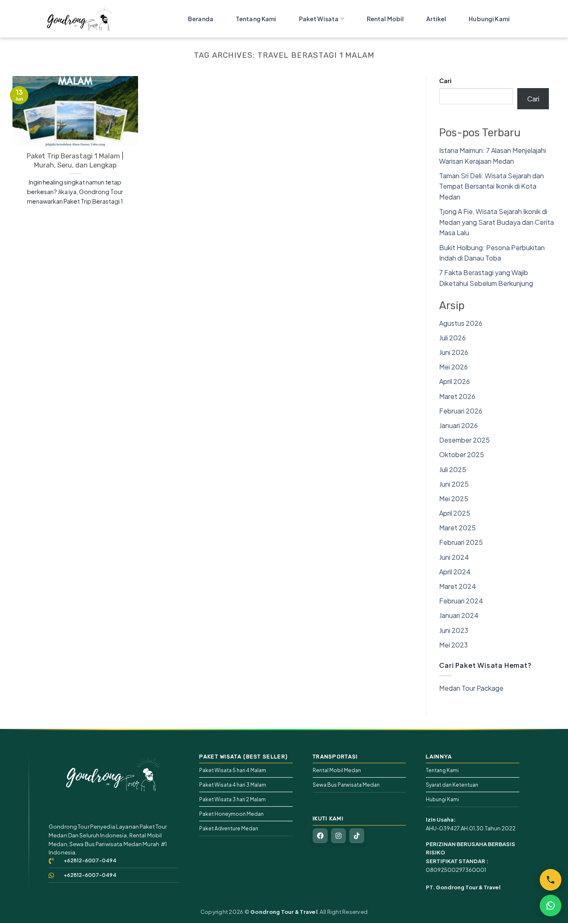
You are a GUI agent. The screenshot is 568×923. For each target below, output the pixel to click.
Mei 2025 (453, 498)
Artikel (436, 18)
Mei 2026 (453, 366)
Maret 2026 (457, 396)
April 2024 (455, 571)
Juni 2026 (453, 352)
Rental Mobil (385, 18)
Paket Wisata (319, 18)
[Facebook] (320, 835)
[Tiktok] (356, 835)
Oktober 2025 (461, 454)
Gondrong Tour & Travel (284, 911)
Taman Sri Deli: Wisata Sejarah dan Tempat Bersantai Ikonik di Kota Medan (491, 186)
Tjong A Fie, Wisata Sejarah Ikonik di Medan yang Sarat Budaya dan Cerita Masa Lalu (496, 222)
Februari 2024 (461, 600)
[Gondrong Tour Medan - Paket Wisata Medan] (88, 18)
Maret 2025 (457, 527)
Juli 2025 (452, 469)
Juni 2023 (453, 630)
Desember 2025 (464, 440)
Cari (445, 80)
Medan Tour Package (471, 688)
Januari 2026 (458, 425)
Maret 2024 (457, 586)
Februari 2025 (461, 542)
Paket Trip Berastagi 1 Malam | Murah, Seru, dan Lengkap (75, 160)
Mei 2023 (453, 644)
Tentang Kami (256, 18)
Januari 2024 (459, 615)
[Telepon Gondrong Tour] (550, 880)
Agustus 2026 (460, 323)
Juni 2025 (454, 484)
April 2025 (454, 513)
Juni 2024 (454, 557)
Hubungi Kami (489, 18)
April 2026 (454, 381)
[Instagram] (338, 835)
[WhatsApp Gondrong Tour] (550, 905)
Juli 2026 (452, 337)
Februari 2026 (460, 410)
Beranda (200, 18)
